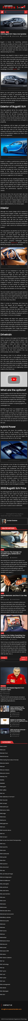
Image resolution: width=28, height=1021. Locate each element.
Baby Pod (4, 776)
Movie (3, 924)
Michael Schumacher (8, 914)
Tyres (3, 981)
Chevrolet (4, 800)
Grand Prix (5, 847)
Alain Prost (5, 753)
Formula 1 (3, 686)
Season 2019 (5, 951)
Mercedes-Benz (6, 910)
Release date (18, 516)
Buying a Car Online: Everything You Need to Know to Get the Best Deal (13, 636)
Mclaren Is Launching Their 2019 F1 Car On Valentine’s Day (18, 720)
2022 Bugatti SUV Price (11, 514)
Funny (3, 843)
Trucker (4, 978)
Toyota (4, 971)
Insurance (4, 864)
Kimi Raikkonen (6, 880)
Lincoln (4, 900)
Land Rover (5, 887)
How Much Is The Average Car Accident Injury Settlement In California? (11, 553)
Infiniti (3, 860)
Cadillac (4, 790)
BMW (3, 783)
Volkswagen (5, 991)
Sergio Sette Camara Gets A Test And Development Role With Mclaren (5, 658)
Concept (4, 803)
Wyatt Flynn (14, 557)
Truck (3, 974)
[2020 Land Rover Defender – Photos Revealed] (5, 731)
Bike (3, 780)
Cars (7, 32)
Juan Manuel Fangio (7, 874)
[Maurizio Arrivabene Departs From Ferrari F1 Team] (14, 675)
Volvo (3, 994)
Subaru (4, 954)
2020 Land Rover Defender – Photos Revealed (18, 730)
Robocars (4, 944)
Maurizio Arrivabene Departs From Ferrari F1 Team (12, 689)
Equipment (5, 823)
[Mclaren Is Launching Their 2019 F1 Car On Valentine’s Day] (5, 721)
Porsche (4, 931)
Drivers (4, 817)
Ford (3, 833)
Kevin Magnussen (7, 877)
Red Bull (4, 937)
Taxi (3, 961)
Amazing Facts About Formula (10, 760)
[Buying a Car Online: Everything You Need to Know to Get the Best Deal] (14, 623)
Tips (3, 967)
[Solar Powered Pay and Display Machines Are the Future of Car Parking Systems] (5, 709)
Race (3, 934)
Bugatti (3, 32)
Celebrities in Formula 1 (8, 796)
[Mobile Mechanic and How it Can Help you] (14, 583)
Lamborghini (5, 884)
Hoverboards (5, 853)
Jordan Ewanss (15, 36)
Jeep (3, 870)
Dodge (4, 813)
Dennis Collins (6, 810)
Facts (3, 827)
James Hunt (5, 867)
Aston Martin (5, 763)
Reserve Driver (6, 941)
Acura (3, 750)
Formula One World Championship (11, 840)
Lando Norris (5, 890)
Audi (3, 766)
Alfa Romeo (5, 756)
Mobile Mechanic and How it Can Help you (14, 596)
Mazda (4, 904)
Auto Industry (5, 770)
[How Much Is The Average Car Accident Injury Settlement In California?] (14, 539)
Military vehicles (6, 917)
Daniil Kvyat (5, 807)
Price (13, 516)
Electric (4, 820)
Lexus (3, 897)
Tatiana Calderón (7, 957)
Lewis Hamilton (6, 894)
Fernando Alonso (6, 830)
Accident (4, 746)
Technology (5, 964)
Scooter (4, 947)
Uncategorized (6, 984)
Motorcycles (5, 921)
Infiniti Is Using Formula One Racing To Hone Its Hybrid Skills (24, 658)
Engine (9, 516)
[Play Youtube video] (14, 379)
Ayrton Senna (5, 773)
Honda (4, 850)
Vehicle (4, 988)
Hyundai (4, 857)
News (3, 927)
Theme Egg (24, 1019)
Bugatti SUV (14, 242)
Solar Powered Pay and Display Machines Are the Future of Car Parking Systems (17, 709)
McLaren (4, 907)
